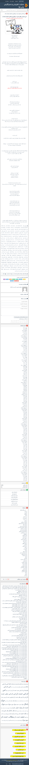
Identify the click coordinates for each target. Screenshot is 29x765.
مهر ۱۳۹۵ (25, 390)
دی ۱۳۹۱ (25, 445)
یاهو (4, 279)
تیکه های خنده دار (20, 700)
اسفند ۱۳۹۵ (24, 384)
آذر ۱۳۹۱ (25, 446)
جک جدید (23, 713)
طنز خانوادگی (4, 260)
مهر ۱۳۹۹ (25, 369)
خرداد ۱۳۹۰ (24, 470)
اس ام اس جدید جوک (8, 236)
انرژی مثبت (25, 518)
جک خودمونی (14, 255)
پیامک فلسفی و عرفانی (23, 531)
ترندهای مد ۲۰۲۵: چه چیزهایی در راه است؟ (19, 610)
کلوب (10, 279)
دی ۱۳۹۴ (25, 397)
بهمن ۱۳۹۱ (25, 444)
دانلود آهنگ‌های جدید (14, 499)
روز (8, 579)
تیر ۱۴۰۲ (25, 350)
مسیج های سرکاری (14, 267)
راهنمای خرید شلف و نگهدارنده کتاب (20, 599)
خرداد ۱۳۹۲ (24, 438)
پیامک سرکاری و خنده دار (17, 273)
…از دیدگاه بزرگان (23, 510)
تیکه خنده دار (25, 700)
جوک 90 (7, 255)
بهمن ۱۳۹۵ (25, 385)
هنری (26, 574)
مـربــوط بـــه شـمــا (24, 559)
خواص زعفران (24, 615)
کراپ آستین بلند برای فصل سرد (21, 590)
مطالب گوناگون (24, 570)
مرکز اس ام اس (25, 265)
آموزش (25, 514)
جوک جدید (8, 704)
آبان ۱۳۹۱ (25, 448)
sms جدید (8, 229)
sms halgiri (3, 227)
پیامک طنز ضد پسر (23, 530)
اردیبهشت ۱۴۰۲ (24, 353)
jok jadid (19, 684)
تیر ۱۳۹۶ (25, 381)
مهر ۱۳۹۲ (25, 433)
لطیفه (25, 717)
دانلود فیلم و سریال (19, 730)
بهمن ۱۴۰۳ (25, 338)
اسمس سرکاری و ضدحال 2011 (11, 246)
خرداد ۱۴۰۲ (24, 352)
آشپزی (25, 512)
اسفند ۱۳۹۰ (24, 458)
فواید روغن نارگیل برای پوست (21, 637)
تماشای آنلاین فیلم (14, 497)
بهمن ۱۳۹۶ (25, 377)
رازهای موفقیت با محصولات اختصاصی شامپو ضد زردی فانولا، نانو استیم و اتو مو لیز (14, 639)
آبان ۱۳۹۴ (25, 400)
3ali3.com (11, 684)
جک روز (19, 713)
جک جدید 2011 (25, 255)
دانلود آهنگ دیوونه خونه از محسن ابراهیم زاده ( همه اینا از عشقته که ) (14, 642)
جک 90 (3, 253)
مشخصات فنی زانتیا (23, 623)
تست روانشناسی (24, 532)
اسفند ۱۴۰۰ (24, 361)
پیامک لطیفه (13, 720)
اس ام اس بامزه (21, 686)
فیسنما (14, 279)
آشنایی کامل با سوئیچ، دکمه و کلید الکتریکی (19, 627)
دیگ (17, 279)
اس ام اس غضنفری (22, 243)
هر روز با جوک (6, 269)
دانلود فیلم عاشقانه (14, 495)
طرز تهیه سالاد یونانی (23, 619)
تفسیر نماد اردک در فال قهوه (22, 592)
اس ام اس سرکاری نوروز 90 (11, 241)
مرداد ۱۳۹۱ (24, 452)
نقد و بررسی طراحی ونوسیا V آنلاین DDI (20, 596)
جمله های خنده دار (13, 700)
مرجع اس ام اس (4, 264)
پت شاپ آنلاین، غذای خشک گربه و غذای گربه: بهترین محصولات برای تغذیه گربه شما (14, 603)
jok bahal (15, 684)
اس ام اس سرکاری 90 (20, 241)
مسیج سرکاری (20, 267)
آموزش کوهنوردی (19, 740)
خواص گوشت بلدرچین (23, 612)
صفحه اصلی (21, 1)
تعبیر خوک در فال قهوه (23, 595)
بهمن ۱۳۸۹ (25, 476)
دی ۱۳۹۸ (25, 372)
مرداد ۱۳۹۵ (24, 392)
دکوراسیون (25, 540)
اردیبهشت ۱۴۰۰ (24, 365)
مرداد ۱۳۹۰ (24, 468)
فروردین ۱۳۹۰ (24, 473)
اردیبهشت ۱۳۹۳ (24, 424)
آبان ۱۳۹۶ (25, 378)
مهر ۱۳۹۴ (25, 401)
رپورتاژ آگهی (24, 543)
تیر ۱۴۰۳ (25, 342)
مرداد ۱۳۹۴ (24, 404)
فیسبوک (12, 280)
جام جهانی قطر (14, 494)
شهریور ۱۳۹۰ (24, 466)
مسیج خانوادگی (6, 265)
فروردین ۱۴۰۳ (24, 346)
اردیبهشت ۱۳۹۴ (24, 408)
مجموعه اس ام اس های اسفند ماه (13, 264)
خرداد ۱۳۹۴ (24, 406)
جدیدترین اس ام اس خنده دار (23, 253)
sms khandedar (17, 227)
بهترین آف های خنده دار (11, 248)
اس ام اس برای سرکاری (23, 236)
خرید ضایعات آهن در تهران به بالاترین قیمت (19, 677)
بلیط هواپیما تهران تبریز (18, 756)
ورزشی (25, 575)
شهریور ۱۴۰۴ (24, 330)
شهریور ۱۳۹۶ (24, 380)
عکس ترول (25, 551)
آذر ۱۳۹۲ (25, 430)
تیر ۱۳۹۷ (25, 374)
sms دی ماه (26, 232)
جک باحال (12, 710)
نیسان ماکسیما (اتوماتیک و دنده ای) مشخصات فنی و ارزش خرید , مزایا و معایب (14, 662)
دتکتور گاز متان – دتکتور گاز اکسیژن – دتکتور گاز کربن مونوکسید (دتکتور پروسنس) (14, 607)
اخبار (26, 515)
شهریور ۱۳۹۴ (24, 402)
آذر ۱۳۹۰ (25, 462)
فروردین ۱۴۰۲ (24, 354)
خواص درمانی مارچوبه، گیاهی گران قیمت (20, 614)
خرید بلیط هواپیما (19, 753)
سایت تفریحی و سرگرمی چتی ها (12, 760)
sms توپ (12, 229)
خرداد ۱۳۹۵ (24, 393)
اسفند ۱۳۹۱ (24, 442)
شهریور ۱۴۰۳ (24, 341)
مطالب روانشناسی (24, 567)
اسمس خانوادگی (20, 246)
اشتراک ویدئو (20, 733)
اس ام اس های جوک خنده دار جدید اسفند (11, 243)
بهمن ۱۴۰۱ (25, 357)
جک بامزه (6, 710)
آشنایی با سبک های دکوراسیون (21, 661)
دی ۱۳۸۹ (25, 477)
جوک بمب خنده (20, 704)
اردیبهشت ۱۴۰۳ (24, 345)
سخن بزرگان (25, 546)
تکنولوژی (25, 534)
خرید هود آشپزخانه (23, 643)
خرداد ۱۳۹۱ (24, 454)
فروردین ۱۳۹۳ (24, 425)
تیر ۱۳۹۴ (25, 405)
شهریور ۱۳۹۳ (24, 418)
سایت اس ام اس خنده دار (20, 260)
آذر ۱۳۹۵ (25, 388)
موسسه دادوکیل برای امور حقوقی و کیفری (19, 604)
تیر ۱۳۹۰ (25, 469)
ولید (6, 764)
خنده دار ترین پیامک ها (9, 258)
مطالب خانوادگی (24, 566)
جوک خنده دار (15, 257)
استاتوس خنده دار (10, 697)
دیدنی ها (25, 542)
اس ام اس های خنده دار (20, 697)
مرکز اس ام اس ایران (18, 265)
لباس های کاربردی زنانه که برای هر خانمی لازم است (18, 594)
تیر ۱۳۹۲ (25, 437)
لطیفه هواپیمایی (3, 262)
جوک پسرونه (19, 710)
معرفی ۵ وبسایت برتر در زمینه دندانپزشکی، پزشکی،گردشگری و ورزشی (14, 647)
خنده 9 (20, 258)
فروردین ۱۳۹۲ (24, 441)
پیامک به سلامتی (24, 522)
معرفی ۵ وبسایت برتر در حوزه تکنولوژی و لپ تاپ (18, 653)
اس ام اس (25, 516)
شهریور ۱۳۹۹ (24, 370)
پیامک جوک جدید (4, 250)
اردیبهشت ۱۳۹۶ (24, 382)
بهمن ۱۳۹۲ (25, 428)
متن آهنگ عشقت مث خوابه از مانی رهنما (20, 611)
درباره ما (7, 1)
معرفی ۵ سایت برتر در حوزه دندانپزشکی (20, 657)
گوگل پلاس (16, 280)
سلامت (25, 547)
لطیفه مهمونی (9, 262)
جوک (10, 255)
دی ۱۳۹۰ (25, 461)
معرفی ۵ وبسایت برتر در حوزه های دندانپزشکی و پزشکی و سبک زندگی (14, 654)
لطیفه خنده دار (20, 262)
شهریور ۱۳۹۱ (24, 450)
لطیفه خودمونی (14, 262)
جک (5, 253)
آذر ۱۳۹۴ (25, 398)
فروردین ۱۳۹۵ (24, 394)
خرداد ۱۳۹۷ (24, 376)
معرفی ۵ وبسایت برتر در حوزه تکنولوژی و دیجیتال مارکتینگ (16, 651)
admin (11, 287)
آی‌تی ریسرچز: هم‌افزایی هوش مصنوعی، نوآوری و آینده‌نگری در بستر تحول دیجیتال (14, 600)
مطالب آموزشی (24, 562)
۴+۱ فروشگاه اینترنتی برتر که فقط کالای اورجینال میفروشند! (16, 658)
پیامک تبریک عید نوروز (23, 523)
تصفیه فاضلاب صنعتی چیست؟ (21, 602)
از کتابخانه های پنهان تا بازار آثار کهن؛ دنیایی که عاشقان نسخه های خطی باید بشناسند (14, 588)
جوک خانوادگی (21, 257)
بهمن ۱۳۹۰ (25, 460)
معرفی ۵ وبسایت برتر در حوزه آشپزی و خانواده (18, 650)
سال (3, 579)
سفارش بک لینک (14, 503)
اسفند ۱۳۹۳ (24, 410)
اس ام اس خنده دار (10, 238)
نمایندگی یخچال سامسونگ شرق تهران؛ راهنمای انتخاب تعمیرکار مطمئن (14, 586)
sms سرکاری (21, 232)
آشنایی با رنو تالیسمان (23, 634)
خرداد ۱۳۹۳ (24, 422)
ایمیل (24, 279)
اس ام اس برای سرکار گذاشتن (6, 234)
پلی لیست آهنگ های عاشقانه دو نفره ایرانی (19, 635)
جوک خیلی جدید (4, 257)
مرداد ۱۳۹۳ (24, 420)
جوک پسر (22, 710)
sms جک (4, 229)
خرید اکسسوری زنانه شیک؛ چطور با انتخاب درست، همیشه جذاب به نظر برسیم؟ (14, 587)
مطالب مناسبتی (24, 571)
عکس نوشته (25, 555)
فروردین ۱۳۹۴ (24, 409)
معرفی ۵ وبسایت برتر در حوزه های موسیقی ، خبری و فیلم (17, 646)
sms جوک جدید (22, 231)
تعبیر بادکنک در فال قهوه (22, 591)
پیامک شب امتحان (24, 528)
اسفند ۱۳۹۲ (24, 426)
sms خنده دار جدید (11, 231)
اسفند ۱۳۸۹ (24, 474)
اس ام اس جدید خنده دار (18, 690)
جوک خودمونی (10, 257)
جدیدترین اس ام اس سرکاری (12, 253)
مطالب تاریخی (24, 563)
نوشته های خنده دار (18, 720)
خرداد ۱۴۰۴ (24, 334)
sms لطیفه (12, 232)
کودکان (25, 558)
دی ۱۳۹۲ (25, 429)
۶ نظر (4, 273)
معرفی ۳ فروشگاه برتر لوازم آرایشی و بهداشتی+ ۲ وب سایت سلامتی (15, 659)
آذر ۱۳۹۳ (25, 414)
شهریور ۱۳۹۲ (24, 434)
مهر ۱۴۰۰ (25, 364)
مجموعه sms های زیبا (23, 264)
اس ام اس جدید (15, 236)
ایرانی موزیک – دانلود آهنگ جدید (21, 629)
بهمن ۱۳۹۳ (25, 412)
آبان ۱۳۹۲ (25, 432)
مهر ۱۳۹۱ (25, 449)
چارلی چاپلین (24, 535)
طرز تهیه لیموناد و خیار (23, 618)
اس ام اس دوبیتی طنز (10, 239)
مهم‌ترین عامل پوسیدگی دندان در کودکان (19, 616)
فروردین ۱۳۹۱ (24, 457)
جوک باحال (26, 257)
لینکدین (20, 279)
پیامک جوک (10, 250)
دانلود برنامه (24, 538)
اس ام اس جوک (9, 690)
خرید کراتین (21, 749)
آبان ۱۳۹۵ (25, 389)
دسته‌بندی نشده (24, 539)
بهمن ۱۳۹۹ (25, 366)
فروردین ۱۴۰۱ (24, 360)
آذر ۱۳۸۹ (25, 478)
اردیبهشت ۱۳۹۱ (24, 456)
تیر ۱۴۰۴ (25, 333)
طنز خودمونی (26, 262)
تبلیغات (16, 1)
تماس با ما (12, 1)
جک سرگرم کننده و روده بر (11, 713)
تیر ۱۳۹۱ (25, 453)
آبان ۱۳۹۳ (25, 416)
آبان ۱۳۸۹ (25, 480)
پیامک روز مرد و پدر (23, 526)
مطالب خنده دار (7, 267)
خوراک (10, 764)
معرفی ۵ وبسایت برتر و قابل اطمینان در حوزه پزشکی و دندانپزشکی (15, 655)
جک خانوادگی (19, 255)
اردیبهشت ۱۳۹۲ (24, 440)
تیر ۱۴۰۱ (25, 358)
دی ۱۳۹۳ (25, 413)
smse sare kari (7, 232)
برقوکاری (25, 678)
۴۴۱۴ (26, 511)
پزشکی (25, 520)
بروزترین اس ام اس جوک (19, 248)
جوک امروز (3, 255)
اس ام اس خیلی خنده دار (19, 239)
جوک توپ (13, 704)
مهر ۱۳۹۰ (25, 465)
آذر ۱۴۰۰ (25, 362)
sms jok (12, 227)
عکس (26, 550)
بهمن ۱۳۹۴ (25, 396)
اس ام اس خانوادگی (18, 238)
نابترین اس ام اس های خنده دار (15, 269)
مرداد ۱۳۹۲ (24, 436)
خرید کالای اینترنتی (19, 746)
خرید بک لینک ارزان (14, 504)
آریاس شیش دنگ (24, 641)
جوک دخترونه (9, 707)
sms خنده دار (17, 231)
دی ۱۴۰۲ (25, 349)
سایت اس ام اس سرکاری (11, 260)
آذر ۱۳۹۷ (25, 373)
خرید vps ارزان (20, 743)
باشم (14, 43)
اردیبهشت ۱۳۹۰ (24, 472)
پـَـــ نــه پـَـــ (25, 519)
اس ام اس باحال (23, 234)
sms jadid (8, 227)
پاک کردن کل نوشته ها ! (18, 317)
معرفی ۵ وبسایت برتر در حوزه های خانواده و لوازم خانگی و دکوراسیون (14, 649)
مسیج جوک (11, 265)
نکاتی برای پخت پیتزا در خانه (22, 638)
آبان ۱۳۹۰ (25, 464)
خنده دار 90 (16, 258)
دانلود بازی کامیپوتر (19, 736)
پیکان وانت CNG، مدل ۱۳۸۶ (21, 626)
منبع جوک (23, 269)
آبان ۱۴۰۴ (25, 329)
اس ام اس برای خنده (16, 234)
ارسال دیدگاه (25, 317)
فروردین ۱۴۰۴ (24, 337)
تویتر (7, 279)
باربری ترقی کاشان (23, 598)
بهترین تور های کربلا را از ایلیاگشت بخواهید (19, 622)
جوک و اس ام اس (25, 258)
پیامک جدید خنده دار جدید (17, 250)
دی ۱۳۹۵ (25, 386)
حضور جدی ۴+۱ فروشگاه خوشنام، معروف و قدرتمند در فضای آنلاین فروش (14, 645)
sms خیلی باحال (4, 231)
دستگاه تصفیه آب (24, 633)
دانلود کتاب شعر (14, 492)
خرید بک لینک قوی (14, 501)
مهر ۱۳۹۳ (25, 417)
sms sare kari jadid (22, 229)
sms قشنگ (16, 232)
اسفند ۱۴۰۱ (24, 356)
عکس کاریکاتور (24, 554)
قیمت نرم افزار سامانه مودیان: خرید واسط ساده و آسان (17, 630)
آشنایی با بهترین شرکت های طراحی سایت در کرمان (18, 631)
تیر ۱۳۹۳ (25, 421)
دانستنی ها (25, 536)
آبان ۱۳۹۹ (25, 368)
